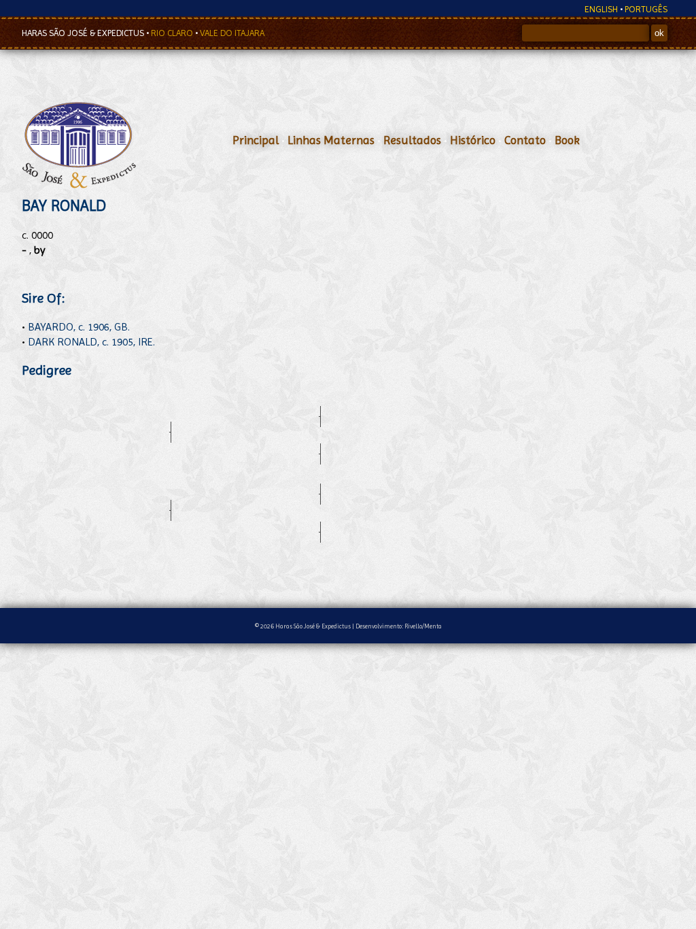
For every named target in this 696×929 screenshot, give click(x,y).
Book (567, 140)
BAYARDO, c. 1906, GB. (79, 326)
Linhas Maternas (331, 140)
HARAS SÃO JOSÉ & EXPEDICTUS (84, 33)
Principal (255, 140)
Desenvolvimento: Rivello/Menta (398, 626)
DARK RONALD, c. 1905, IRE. (91, 341)
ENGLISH (601, 9)
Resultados (412, 140)
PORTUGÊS (646, 9)
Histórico (472, 140)
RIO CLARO (173, 33)
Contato (525, 140)
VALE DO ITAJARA (232, 33)
